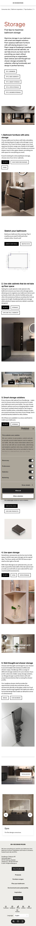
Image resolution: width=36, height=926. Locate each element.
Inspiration (18, 892)
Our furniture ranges (19, 162)
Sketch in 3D (26, 244)
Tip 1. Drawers (10, 71)
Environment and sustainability (18, 888)
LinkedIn (23, 908)
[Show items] (4, 637)
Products (18, 875)
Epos (13, 575)
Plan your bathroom (18, 883)
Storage (15, 307)
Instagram (12, 908)
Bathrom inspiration (17, 9)
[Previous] (6, 815)
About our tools (11, 244)
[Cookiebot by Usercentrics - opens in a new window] (21, 429)
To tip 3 (5, 307)
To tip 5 (5, 575)
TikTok (18, 908)
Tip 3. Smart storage (13, 82)
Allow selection (18, 496)
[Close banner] (33, 428)
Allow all (18, 490)
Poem (4, 167)
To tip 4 (5, 424)
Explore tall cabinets (10, 312)
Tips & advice (28, 9)
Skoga (5, 698)
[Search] (13, 921)
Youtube (17, 911)
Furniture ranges (18, 879)
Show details (26, 485)
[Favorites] (18, 921)
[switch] (31, 466)
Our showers (16, 698)
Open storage (24, 575)
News (11, 382)
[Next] (30, 815)
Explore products (24, 382)
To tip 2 (5, 162)
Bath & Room (18, 898)
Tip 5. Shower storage (13, 92)
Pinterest (29, 908)
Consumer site (5, 9)
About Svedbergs (18, 869)
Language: (10, 915)
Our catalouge (11, 506)
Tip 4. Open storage (12, 87)
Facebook (6, 908)
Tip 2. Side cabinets (12, 76)
